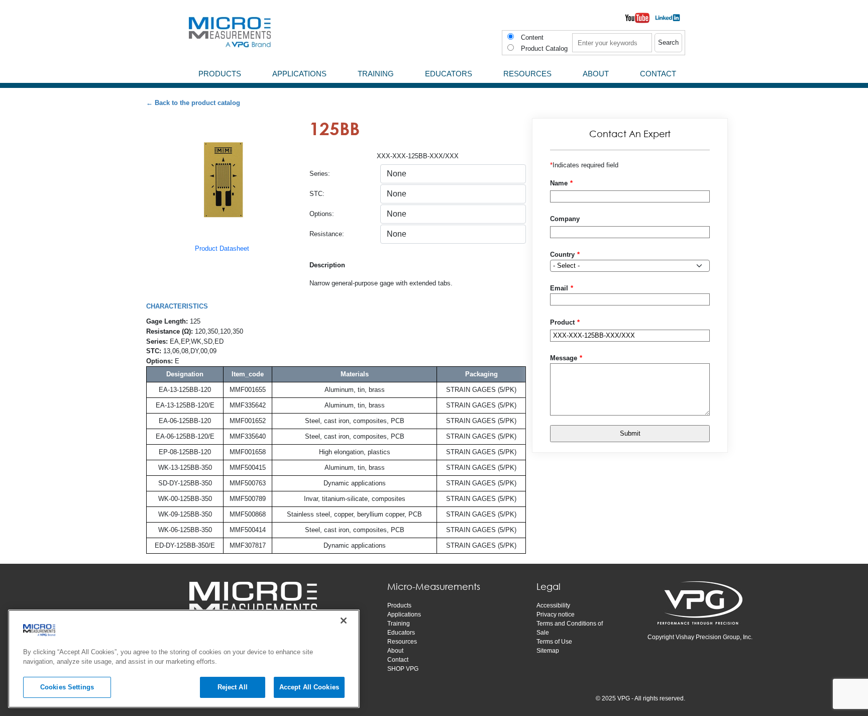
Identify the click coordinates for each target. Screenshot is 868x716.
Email (559, 288)
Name (559, 183)
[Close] (344, 620)
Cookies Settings (67, 687)
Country (562, 254)
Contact (397, 659)
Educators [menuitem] (448, 74)
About (395, 650)
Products (399, 605)
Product (562, 322)
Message (563, 358)
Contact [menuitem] (658, 74)
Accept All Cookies (309, 687)
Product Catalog (544, 48)
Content (532, 37)
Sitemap (547, 650)
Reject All (233, 687)
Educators (401, 632)
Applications (404, 614)
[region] (184, 658)
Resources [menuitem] (527, 74)
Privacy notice (555, 614)
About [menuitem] (596, 74)
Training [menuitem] (376, 74)
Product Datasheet (222, 248)
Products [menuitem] (219, 74)
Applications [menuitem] (299, 74)
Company (565, 219)
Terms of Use (554, 641)
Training (398, 623)
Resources (402, 641)
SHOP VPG (402, 668)
